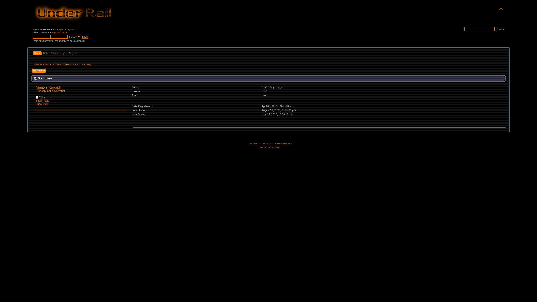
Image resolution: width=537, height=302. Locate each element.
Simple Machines (283, 144)
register (70, 29)
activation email (59, 32)
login (61, 29)
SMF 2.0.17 (254, 144)
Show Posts (42, 100)
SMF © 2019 (268, 144)
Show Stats (42, 104)
